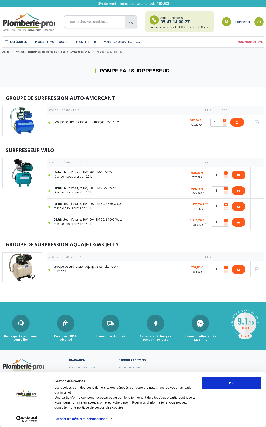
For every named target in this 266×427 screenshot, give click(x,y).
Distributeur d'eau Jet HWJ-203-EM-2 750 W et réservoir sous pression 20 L (85, 190)
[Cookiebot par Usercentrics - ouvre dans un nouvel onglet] (27, 419)
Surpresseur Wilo (30, 150)
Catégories (18, 42)
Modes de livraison (130, 367)
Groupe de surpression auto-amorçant (60, 98)
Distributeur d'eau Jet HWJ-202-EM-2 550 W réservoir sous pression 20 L (83, 174)
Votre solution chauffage (122, 42)
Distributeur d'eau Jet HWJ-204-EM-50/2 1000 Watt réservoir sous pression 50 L (88, 221)
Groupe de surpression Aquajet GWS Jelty (62, 244)
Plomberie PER (86, 42)
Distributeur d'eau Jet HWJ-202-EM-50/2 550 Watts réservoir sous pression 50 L (88, 206)
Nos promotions (251, 42)
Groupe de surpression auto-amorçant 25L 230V (86, 122)
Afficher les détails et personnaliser (80, 419)
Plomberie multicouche (51, 42)
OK (231, 383)
